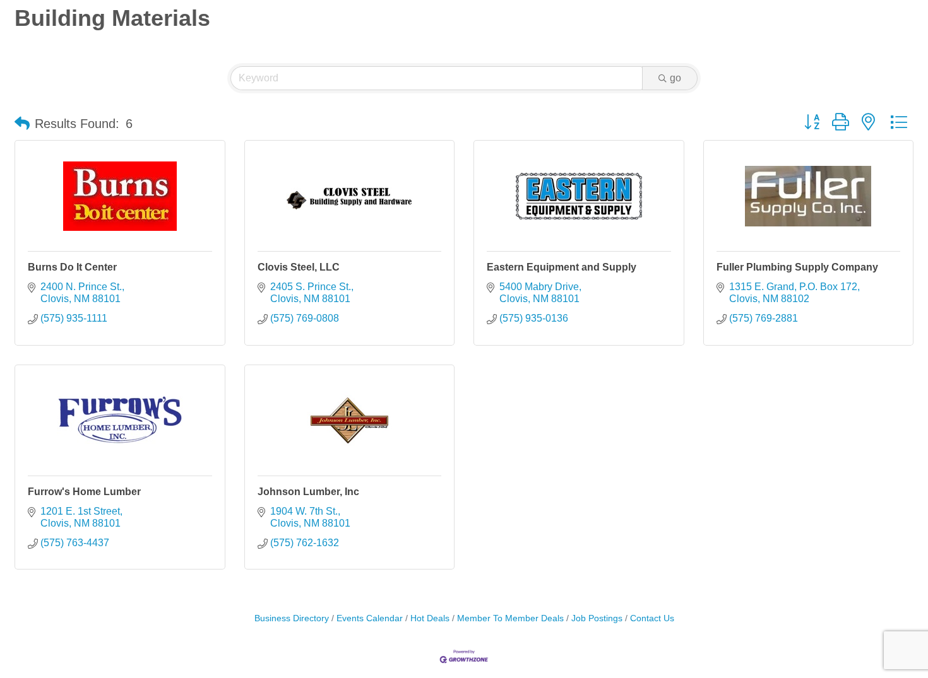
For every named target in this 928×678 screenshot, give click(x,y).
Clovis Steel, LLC (299, 267)
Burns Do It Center (72, 267)
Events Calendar (369, 618)
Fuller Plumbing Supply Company (797, 267)
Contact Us (652, 618)
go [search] (675, 78)
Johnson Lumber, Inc (308, 491)
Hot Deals (429, 618)
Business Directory (291, 618)
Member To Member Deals (510, 618)
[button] (22, 123)
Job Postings (596, 618)
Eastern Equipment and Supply (561, 267)
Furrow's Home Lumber (84, 491)
